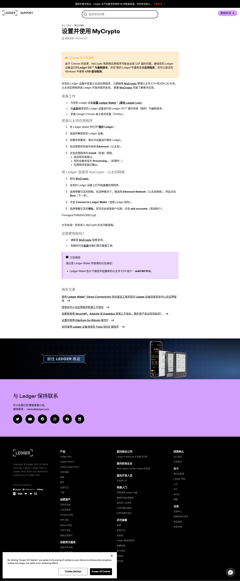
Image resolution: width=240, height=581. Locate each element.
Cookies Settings (73, 571)
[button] (230, 572)
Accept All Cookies (101, 571)
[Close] (111, 555)
